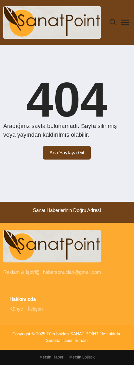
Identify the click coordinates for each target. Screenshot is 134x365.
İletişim (35, 309)
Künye (16, 309)
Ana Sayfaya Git (66, 152)
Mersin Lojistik (82, 357)
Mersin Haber (51, 357)
